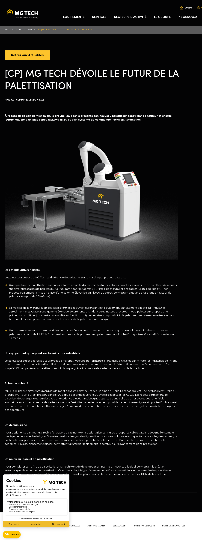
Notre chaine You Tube (173, 525)
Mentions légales (96, 525)
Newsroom (187, 16)
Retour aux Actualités (27, 55)
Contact (189, 7)
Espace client (120, 525)
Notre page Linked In (144, 525)
